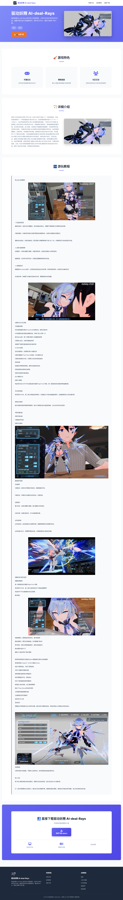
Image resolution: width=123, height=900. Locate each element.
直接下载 (107, 3)
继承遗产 (83, 886)
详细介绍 (91, 3)
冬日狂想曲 (84, 883)
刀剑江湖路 (84, 880)
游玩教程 (99, 3)
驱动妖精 (83, 889)
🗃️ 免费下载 (20, 34)
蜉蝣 (82, 877)
